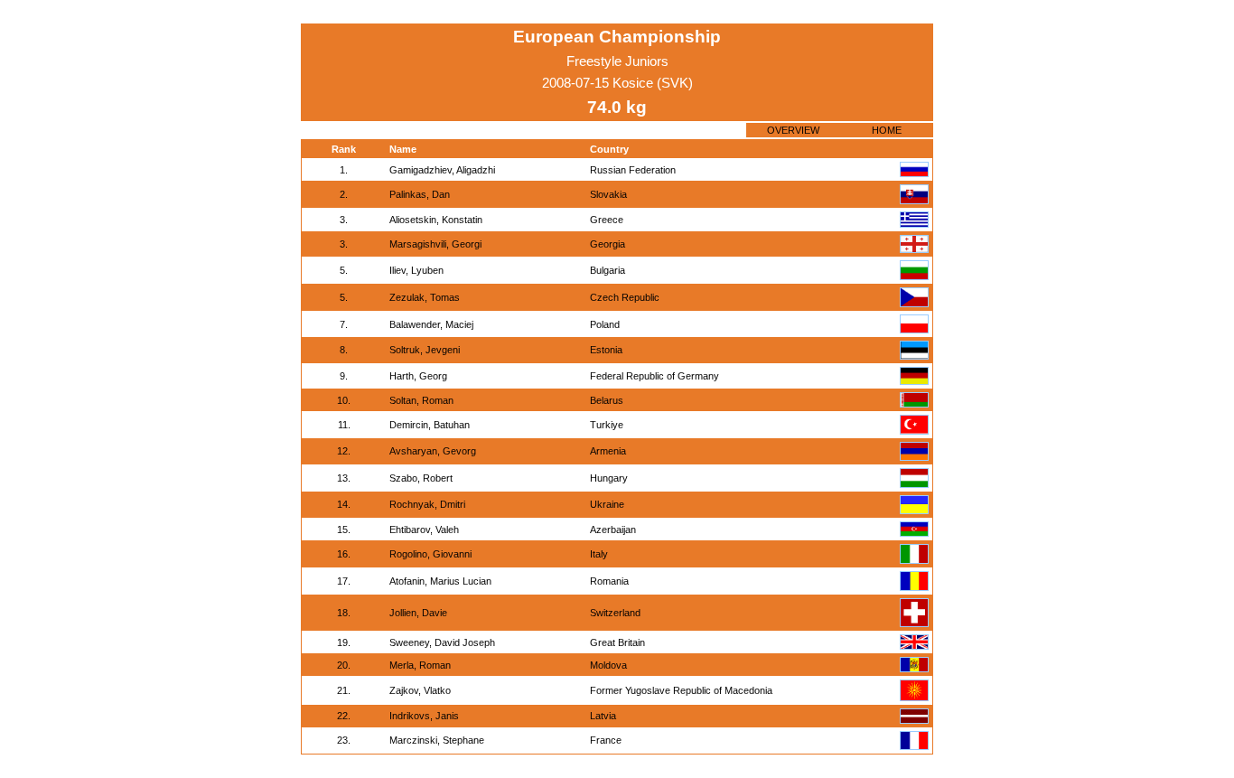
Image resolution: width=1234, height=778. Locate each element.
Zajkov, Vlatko (420, 690)
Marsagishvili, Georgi (435, 244)
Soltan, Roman (421, 400)
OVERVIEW (793, 130)
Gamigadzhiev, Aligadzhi (442, 169)
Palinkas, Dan (419, 194)
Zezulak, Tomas (424, 297)
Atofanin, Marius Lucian (440, 581)
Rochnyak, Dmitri (427, 504)
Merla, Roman (420, 665)
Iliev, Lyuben (416, 270)
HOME (887, 130)
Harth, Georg (418, 375)
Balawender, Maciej (431, 324)
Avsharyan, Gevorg (432, 450)
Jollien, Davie (418, 612)
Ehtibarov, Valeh (424, 529)
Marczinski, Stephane (436, 740)
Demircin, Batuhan (429, 424)
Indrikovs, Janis (424, 715)
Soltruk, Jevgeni (424, 349)
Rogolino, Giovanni (430, 553)
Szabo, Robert (421, 478)
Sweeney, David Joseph (442, 642)
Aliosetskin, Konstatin (435, 219)
